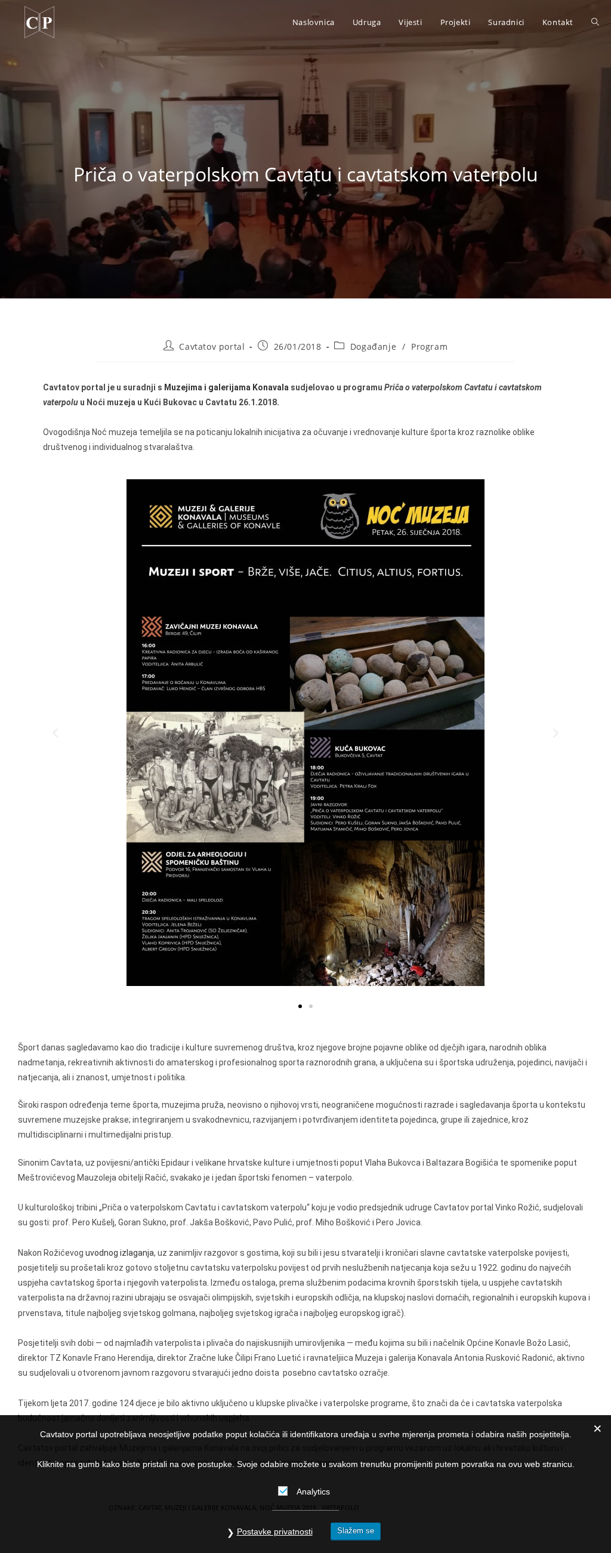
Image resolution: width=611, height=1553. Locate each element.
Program (429, 346)
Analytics (313, 1491)
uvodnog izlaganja (119, 1253)
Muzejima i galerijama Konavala (226, 387)
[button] (55, 732)
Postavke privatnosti (275, 1531)
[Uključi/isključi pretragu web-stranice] (595, 22)
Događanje (373, 346)
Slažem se (355, 1530)
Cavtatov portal (212, 346)
